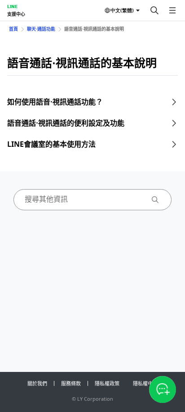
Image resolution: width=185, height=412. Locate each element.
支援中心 (16, 14)
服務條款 (71, 383)
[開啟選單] (172, 10)
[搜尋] (154, 10)
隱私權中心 (145, 383)
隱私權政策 (107, 383)
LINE (12, 6)
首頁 (13, 29)
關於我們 (37, 383)
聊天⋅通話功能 (41, 29)
